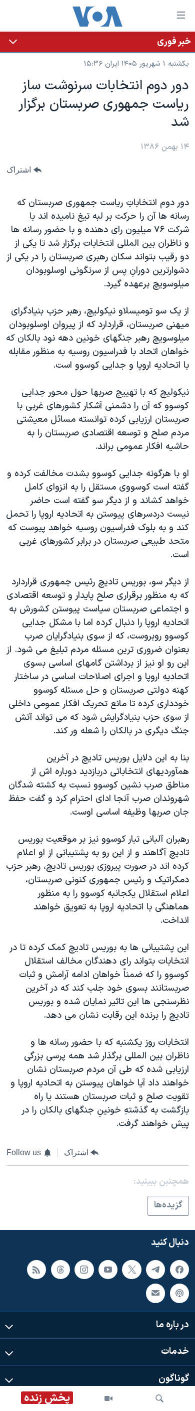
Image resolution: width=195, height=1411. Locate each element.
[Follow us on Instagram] (84, 1269)
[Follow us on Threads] (60, 1269)
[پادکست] (179, 1293)
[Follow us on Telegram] (155, 1269)
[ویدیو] (109, 1398)
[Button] (24, 170)
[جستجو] (159, 1398)
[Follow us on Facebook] (179, 1269)
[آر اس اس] (36, 1269)
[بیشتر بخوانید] (97, 42)
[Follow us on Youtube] (108, 1269)
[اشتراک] (155, 1293)
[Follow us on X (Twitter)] (131, 1269)
